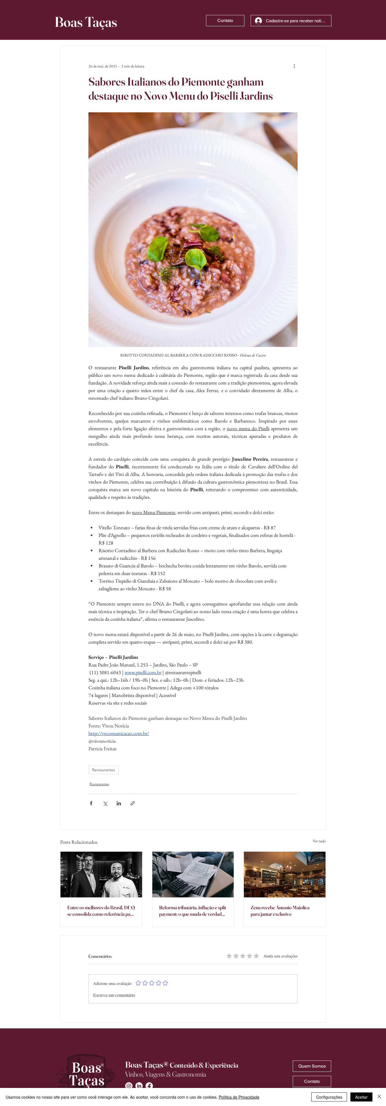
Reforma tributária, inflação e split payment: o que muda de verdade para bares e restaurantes (192, 910)
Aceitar (361, 1097)
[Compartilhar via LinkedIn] (119, 803)
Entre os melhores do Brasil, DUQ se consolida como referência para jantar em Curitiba (101, 910)
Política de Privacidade (239, 1097)
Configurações (329, 1097)
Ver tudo (319, 840)
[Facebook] (149, 1086)
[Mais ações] (294, 66)
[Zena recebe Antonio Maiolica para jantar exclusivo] (285, 874)
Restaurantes (103, 769)
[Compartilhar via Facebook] (91, 803)
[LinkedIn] (139, 1086)
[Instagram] (129, 1086)
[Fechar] (379, 1096)
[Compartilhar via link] (132, 803)
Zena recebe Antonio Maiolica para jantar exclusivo (280, 910)
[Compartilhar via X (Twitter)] (105, 803)
